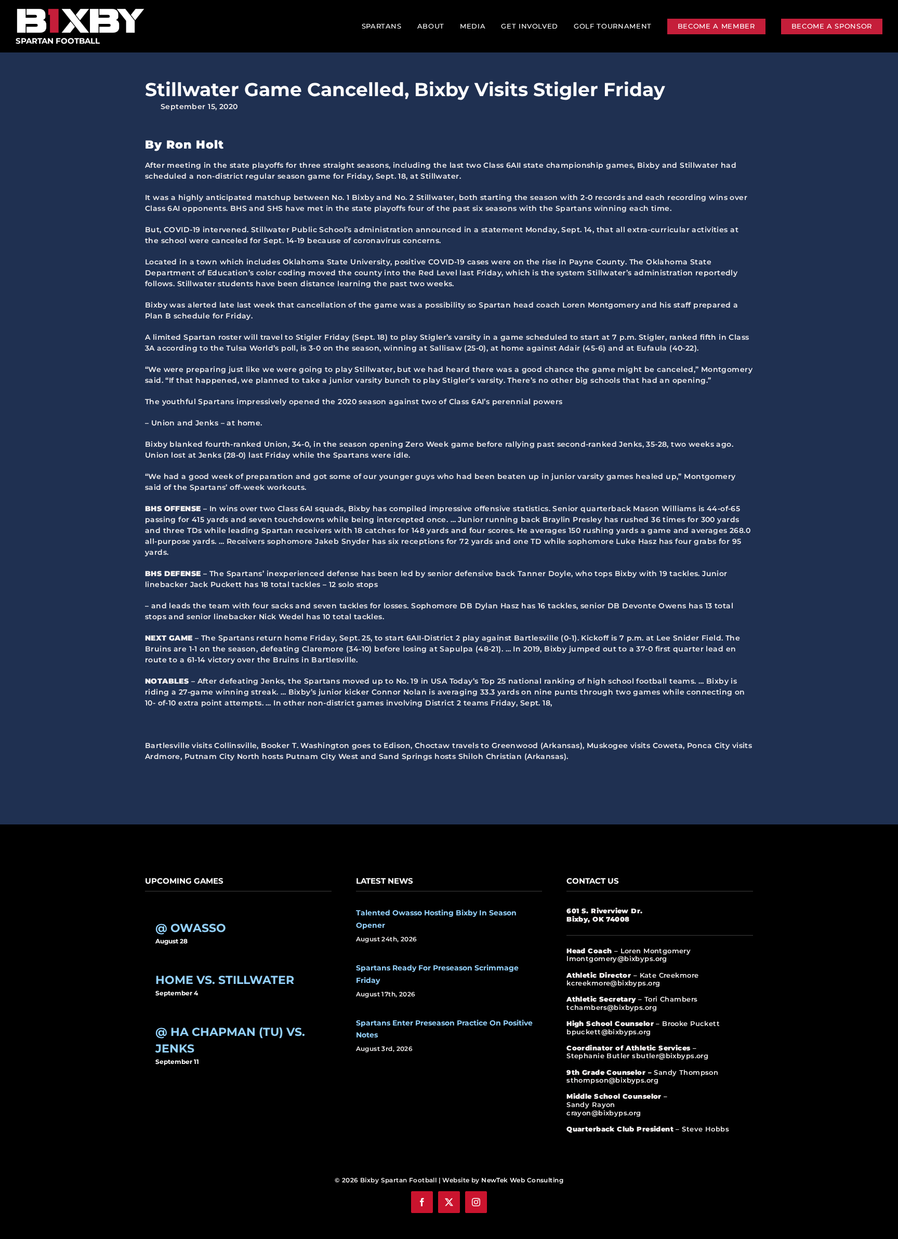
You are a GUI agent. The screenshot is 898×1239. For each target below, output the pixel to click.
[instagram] (476, 1202)
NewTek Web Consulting (522, 1180)
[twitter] (449, 1202)
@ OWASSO (190, 928)
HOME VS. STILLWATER (224, 980)
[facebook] (422, 1202)
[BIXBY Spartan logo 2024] (81, 9)
